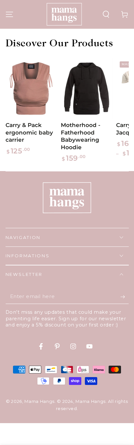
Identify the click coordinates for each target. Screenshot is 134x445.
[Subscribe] (124, 297)
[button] (106, 14)
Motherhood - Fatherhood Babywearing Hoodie (80, 136)
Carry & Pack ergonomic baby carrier (29, 132)
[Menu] (9, 14)
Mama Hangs (39, 401)
